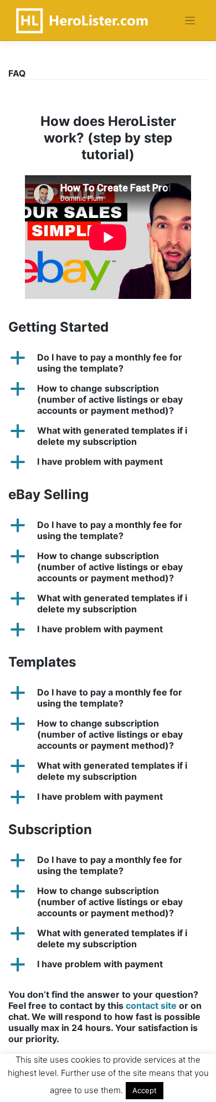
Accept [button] (144, 1090)
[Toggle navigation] (190, 21)
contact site (151, 1005)
